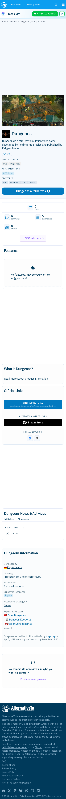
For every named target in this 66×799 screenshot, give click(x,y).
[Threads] (26, 790)
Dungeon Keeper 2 (20, 619)
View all (8, 628)
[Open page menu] (63, 4)
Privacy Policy (9, 768)
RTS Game (8, 173)
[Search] (56, 4)
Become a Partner (11, 779)
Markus (34, 723)
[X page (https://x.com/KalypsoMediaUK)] (37, 438)
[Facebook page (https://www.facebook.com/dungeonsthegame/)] (30, 438)
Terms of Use (8, 764)
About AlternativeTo (12, 775)
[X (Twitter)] (9, 790)
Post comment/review (33, 679)
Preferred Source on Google (16, 782)
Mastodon (26, 750)
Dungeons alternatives (31, 191)
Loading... (15, 533)
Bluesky (36, 750)
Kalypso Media (14, 567)
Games (7, 605)
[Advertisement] (33, 59)
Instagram (56, 750)
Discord (38, 747)
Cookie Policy (9, 772)
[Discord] (3, 790)
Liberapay (28, 757)
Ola (23, 723)
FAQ (4, 761)
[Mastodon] (15, 790)
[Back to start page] (4, 5)
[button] (7, 153)
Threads (45, 750)
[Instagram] (32, 790)
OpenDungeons (17, 615)
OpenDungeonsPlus (20, 623)
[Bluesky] (20, 790)
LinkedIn (8, 753)
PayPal (39, 757)
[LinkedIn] (38, 790)
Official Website (33, 404)
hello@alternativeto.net (14, 747)
